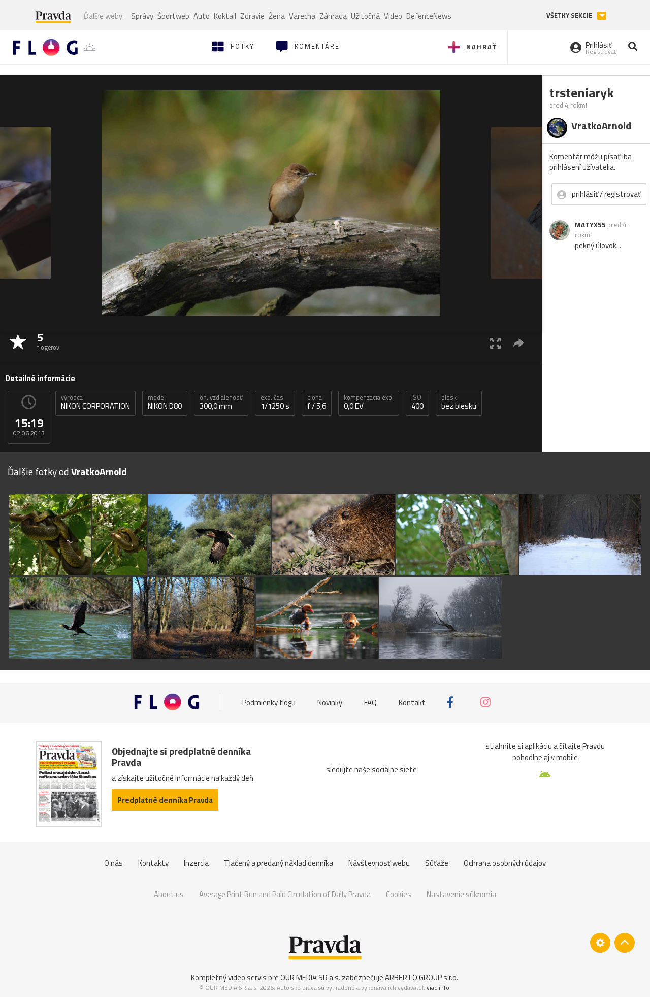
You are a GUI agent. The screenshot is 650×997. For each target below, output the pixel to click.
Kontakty (153, 862)
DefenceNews (428, 16)
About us (169, 894)
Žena (277, 16)
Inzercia (196, 862)
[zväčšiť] (495, 342)
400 (417, 402)
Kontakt (412, 702)
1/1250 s (275, 402)
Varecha (302, 16)
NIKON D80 (165, 402)
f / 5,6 (316, 402)
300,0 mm (221, 402)
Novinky (329, 702)
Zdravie (252, 16)
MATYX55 (590, 225)
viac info (438, 987)
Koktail (225, 16)
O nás (113, 862)
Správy (142, 16)
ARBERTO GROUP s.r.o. (421, 977)
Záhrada (333, 16)
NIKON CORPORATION (95, 402)
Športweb (173, 16)
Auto (201, 16)
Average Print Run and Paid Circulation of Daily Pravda (285, 894)
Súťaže (436, 862)
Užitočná (365, 16)
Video (393, 16)
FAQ (370, 702)
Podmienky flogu (269, 702)
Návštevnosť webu (379, 862)
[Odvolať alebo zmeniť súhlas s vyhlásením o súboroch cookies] (600, 943)
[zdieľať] (518, 342)
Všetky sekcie (570, 15)
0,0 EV (369, 402)
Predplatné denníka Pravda (165, 800)
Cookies (398, 894)
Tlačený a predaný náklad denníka (278, 862)
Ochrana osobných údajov (505, 862)
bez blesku (458, 402)
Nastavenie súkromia (461, 894)
